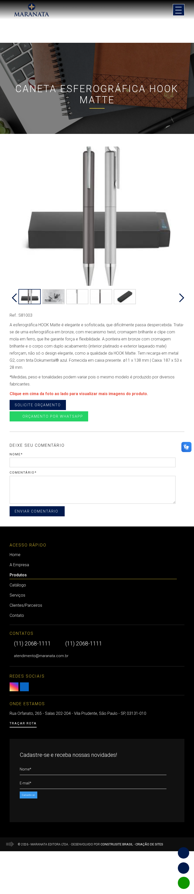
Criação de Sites (149, 844)
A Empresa (19, 564)
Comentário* (23, 472)
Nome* (16, 454)
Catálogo (18, 585)
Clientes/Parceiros (26, 605)
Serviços (17, 595)
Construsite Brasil (117, 844)
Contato (17, 615)
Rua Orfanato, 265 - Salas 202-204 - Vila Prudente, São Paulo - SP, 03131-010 (78, 713)
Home (15, 554)
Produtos (18, 575)
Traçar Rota (23, 723)
